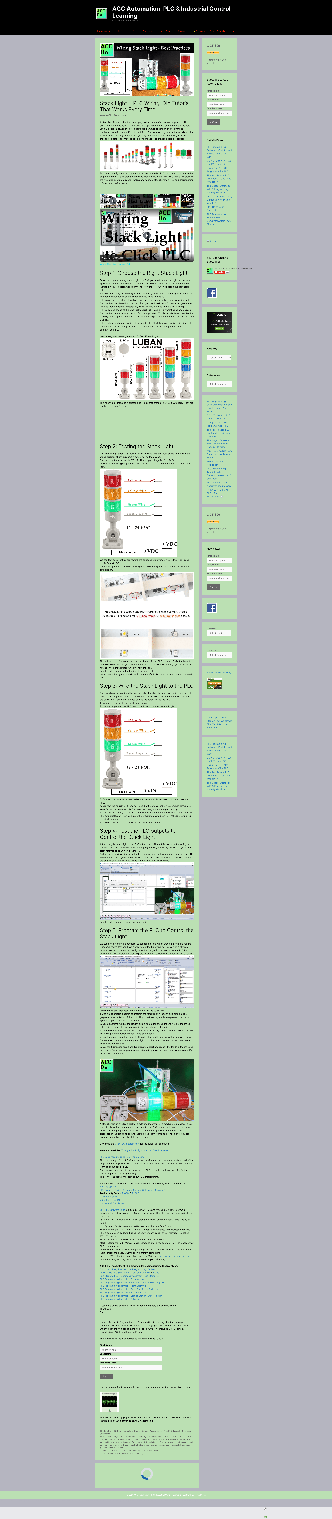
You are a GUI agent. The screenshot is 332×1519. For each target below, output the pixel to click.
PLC (165, 1431)
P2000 (135, 1193)
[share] (188, 211)
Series (121, 31)
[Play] (167, 201)
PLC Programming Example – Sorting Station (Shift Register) (131, 1296)
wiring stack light (115, 1448)
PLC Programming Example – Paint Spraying (123, 1286)
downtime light (145, 1439)
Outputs (144, 1431)
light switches (150, 1442)
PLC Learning (185, 1431)
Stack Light (105, 1434)
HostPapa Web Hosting (219, 672)
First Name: (106, 1345)
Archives (211, 628)
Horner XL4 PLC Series (112, 1203)
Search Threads (217, 31)
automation (122, 1436)
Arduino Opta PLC (109, 1186)
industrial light (106, 1442)
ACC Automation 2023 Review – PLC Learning (123, 1453)
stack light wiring (122, 1445)
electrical (156, 1439)
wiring (168, 1445)
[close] (265, 1508)
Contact (181, 31)
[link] (104, 213)
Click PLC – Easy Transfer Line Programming (123, 1269)
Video (151, 1269)
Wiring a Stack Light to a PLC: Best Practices (144, 1150)
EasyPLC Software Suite (112, 1210)
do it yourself (132, 1439)
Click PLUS (113, 1431)
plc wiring (182, 1442)
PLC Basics (173, 1431)
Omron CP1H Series (110, 1200)
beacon (168, 1436)
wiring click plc (178, 1445)
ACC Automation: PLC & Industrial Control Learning (171, 12)
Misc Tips (165, 31)
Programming (103, 31)
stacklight (135, 1445)
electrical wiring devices (171, 1439)
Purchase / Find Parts (142, 31)
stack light (109, 1445)
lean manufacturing (131, 1442)
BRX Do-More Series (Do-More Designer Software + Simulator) (132, 1190)
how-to (186, 1439)
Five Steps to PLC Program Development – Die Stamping (129, 1276)
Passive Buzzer (156, 1431)
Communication (126, 1431)
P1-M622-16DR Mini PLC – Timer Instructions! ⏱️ (217, 493)
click (174, 1436)
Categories (212, 650)
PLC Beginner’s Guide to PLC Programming (122, 1157)
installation (117, 1442)
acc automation (109, 1436)
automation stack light (138, 1436)
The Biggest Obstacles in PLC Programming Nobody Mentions (218, 189)
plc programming (169, 1442)
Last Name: (106, 1354)
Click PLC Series (108, 1196)
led (142, 1442)
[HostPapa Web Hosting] (214, 688)
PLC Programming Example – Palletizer (120, 1299)
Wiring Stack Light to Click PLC (124, 213)
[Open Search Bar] (233, 31)
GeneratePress (199, 1495)
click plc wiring (119, 1439)
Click (105, 1431)
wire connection (157, 1445)
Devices (137, 1431)
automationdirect (156, 1436)
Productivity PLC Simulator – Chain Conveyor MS (125, 1272)
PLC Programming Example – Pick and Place (123, 1292)
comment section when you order (175, 1256)
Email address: (108, 1362)
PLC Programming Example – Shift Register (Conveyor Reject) (132, 1282)
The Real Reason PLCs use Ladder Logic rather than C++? (219, 178)
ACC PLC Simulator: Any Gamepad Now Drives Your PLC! (219, 199)
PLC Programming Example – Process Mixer (122, 1279)
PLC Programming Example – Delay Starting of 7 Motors (129, 1289)
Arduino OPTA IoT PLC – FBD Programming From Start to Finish (130, 1451)
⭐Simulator (199, 31)
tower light (145, 1445)
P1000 (125, 1193)
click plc (180, 1436)
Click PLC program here (127, 1143)
